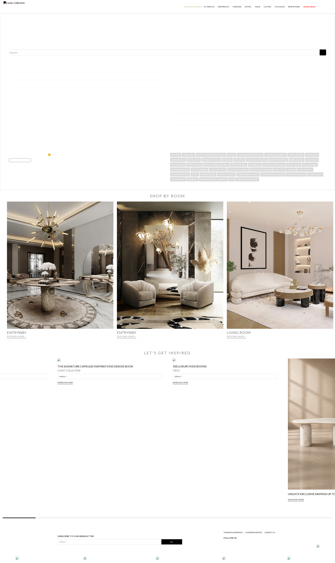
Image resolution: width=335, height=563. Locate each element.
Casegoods (237, 7)
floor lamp (239, 159)
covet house (312, 154)
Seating (248, 7)
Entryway (227, 159)
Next (331, 436)
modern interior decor (248, 174)
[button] (331, 271)
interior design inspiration (216, 164)
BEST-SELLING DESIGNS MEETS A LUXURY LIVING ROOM (42, 69)
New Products (223, 7)
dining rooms (179, 83)
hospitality (177, 103)
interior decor (177, 164)
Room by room (294, 7)
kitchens (176, 117)
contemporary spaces (275, 154)
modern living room (296, 174)
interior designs (238, 164)
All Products (209, 7)
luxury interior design (261, 169)
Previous (5, 436)
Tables (257, 7)
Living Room (254, 164)
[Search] (323, 52)
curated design (178, 159)
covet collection (296, 154)
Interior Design (194, 164)
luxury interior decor (238, 169)
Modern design (208, 174)
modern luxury (315, 174)
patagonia (192, 179)
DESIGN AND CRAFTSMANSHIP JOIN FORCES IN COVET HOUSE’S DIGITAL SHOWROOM (60, 83)
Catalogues (280, 7)
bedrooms (177, 96)
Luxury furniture (217, 169)
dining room (194, 159)
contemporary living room (250, 154)
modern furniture (226, 174)
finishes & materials (233, 532)
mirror (195, 174)
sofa (231, 179)
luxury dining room (180, 169)
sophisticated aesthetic (247, 179)
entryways (177, 89)
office (175, 110)
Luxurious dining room (274, 164)
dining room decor (211, 159)
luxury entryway (199, 169)
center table (188, 154)
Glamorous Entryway (257, 159)
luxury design (294, 164)
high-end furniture (278, 159)
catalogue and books (181, 134)
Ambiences (176, 127)
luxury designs (310, 164)
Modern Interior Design (273, 174)
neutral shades (178, 179)
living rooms (178, 76)
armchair (175, 154)
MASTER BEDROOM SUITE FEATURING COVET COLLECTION (44, 76)
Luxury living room (180, 174)
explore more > (16, 336)
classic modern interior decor (211, 154)
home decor (312, 159)
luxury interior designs (284, 169)
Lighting (267, 7)
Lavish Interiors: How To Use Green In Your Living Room (39, 90)
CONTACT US (270, 532)
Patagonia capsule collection (213, 179)
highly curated (296, 159)
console (231, 154)
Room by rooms (178, 69)
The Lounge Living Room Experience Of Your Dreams (37, 96)
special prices (309, 7)
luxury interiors (305, 169)
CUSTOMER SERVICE (253, 532)
